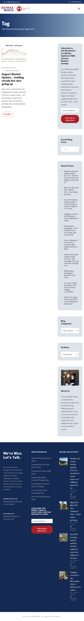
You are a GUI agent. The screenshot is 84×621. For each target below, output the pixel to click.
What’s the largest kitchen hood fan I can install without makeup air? (71, 300)
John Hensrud (8, 513)
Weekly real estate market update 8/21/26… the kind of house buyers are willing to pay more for (71, 176)
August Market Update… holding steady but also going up (13, 79)
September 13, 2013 (9, 68)
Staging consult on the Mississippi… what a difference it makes (71, 217)
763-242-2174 (8, 519)
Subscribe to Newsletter (70, 119)
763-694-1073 (76, 2)
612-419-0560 (8, 504)
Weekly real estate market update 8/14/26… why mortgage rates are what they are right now (71, 260)
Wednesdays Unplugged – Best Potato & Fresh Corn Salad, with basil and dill (71, 230)
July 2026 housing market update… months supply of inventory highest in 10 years (70, 204)
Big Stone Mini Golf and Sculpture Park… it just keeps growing (71, 190)
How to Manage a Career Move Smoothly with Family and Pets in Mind (71, 244)
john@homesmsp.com (11, 516)
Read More (7, 114)
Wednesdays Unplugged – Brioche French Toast (69, 274)
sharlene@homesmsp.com (12, 501)
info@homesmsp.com (13, 2)
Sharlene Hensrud (11, 71)
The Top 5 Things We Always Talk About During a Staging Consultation (70, 287)
